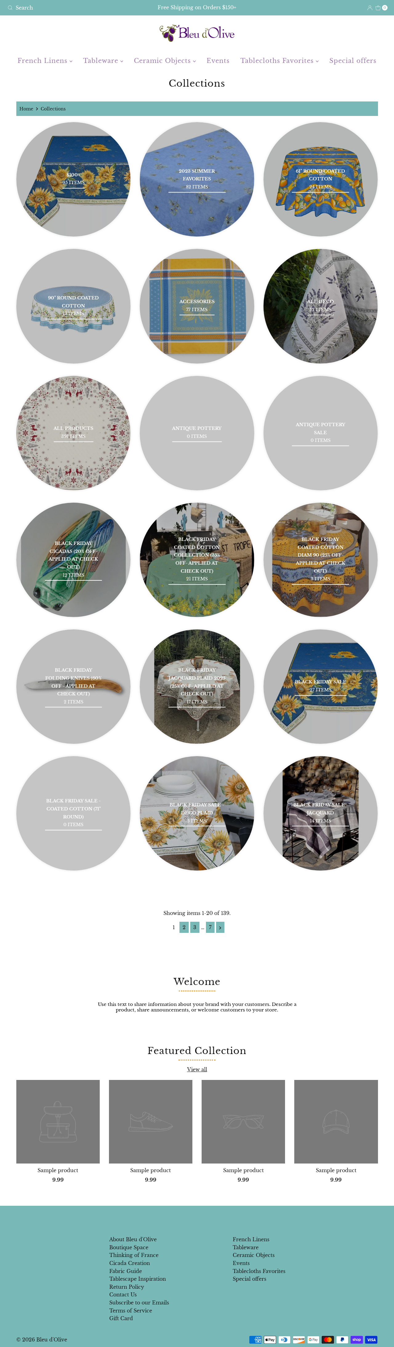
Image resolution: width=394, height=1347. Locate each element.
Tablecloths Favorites (278, 60)
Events (218, 60)
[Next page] (220, 927)
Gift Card (121, 1318)
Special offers (352, 60)
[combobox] (67, 8)
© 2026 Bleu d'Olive (41, 1340)
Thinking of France (134, 1255)
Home (26, 109)
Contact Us (123, 1294)
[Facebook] (191, 1219)
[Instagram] (202, 1219)
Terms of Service (130, 1311)
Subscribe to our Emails (139, 1303)
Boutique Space (128, 1247)
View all (197, 1069)
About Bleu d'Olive (133, 1239)
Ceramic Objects (163, 60)
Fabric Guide (125, 1271)
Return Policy (126, 1287)
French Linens (44, 60)
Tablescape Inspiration (137, 1279)
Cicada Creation (129, 1263)
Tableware (101, 60)
